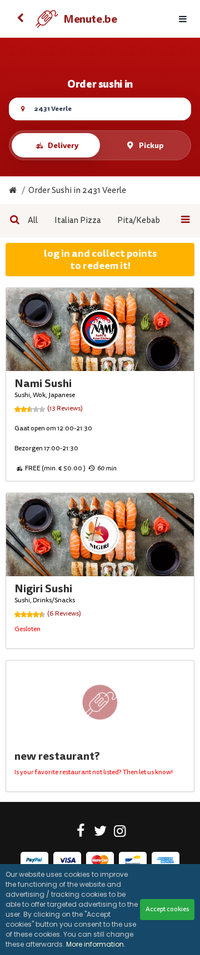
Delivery (63, 145)
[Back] (20, 19)
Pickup (151, 145)
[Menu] (182, 19)
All (33, 220)
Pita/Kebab (138, 220)
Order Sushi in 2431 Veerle (77, 190)
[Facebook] (81, 833)
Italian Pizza (77, 220)
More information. (96, 944)
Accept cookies (167, 909)
